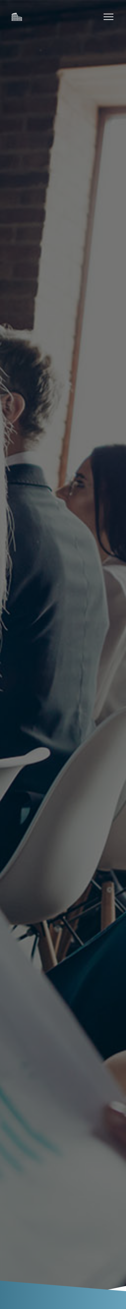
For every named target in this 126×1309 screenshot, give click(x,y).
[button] (108, 16)
